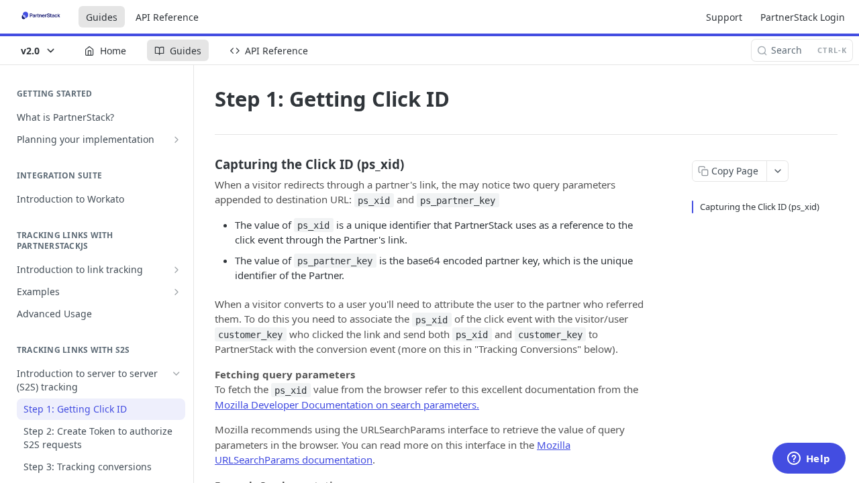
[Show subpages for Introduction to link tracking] (176, 269)
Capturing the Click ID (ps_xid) (759, 207)
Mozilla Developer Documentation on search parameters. (347, 404)
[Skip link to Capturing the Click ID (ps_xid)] (205, 163)
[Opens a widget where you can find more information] (809, 459)
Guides (101, 17)
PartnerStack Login (802, 17)
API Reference (167, 17)
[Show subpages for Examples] (176, 291)
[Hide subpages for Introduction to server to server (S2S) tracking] (176, 373)
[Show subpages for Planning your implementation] (176, 139)
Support (724, 17)
